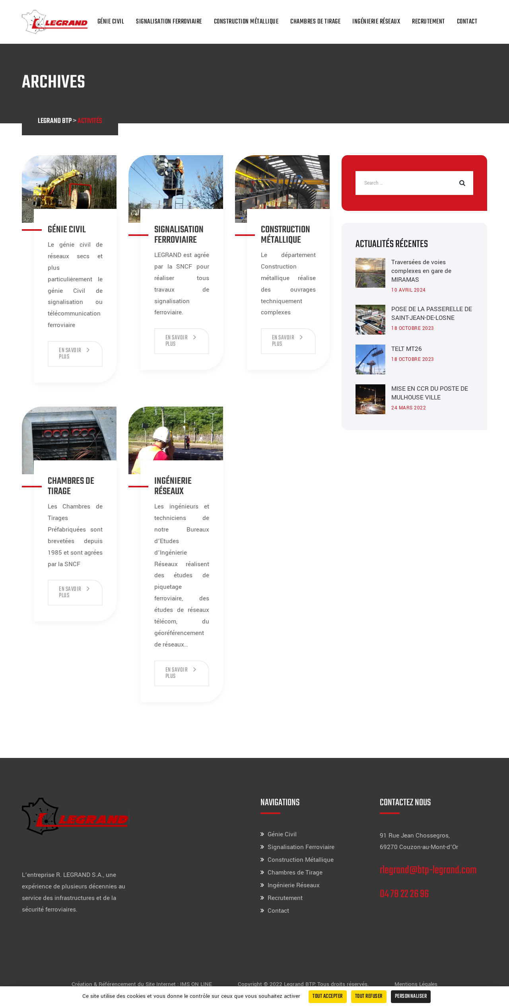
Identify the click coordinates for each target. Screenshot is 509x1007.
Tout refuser (369, 996)
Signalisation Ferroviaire (169, 21)
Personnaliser (411, 996)
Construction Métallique (246, 21)
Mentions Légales (415, 984)
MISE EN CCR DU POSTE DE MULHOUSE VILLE (429, 393)
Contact (467, 21)
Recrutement (428, 21)
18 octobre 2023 (412, 328)
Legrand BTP (299, 984)
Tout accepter (328, 996)
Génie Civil (110, 21)
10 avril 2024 (408, 290)
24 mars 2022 (408, 408)
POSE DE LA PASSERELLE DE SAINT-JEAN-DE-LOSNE (431, 313)
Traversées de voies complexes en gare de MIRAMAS (421, 271)
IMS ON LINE (196, 984)
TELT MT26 (406, 349)
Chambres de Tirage (315, 21)
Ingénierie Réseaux (376, 21)
